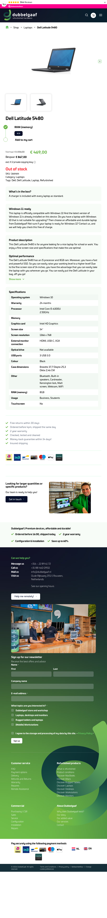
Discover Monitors (65, 795)
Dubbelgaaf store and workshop (32, 710)
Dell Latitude (23, 180)
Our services (62, 821)
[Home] (20, 15)
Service (14, 818)
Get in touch (15, 499)
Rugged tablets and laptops (29, 719)
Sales (13, 814)
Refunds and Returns (21, 779)
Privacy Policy (85, 733)
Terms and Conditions (48, 867)
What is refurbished (66, 768)
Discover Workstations (67, 792)
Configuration (17, 821)
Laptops (20, 177)
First (13, 668)
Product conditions (65, 772)
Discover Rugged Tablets (68, 782)
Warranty (15, 782)
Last (55, 668)
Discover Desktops (65, 789)
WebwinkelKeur (77, 867)
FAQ (13, 768)
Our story (61, 814)
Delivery (15, 775)
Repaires (15, 785)
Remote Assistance (20, 789)
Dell (14, 180)
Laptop (35, 180)
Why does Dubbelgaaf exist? (70, 811)
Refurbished (46, 180)
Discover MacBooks (66, 775)
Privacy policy (64, 867)
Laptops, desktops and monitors (32, 715)
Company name (19, 681)
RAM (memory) (23, 127)
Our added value (64, 818)
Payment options (19, 772)
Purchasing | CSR (19, 811)
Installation (16, 825)
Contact (60, 825)
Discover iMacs (64, 779)
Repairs (14, 828)
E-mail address (19, 693)
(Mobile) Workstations (27, 724)
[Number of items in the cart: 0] (93, 15)
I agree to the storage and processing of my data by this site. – (55, 733)
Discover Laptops (65, 785)
